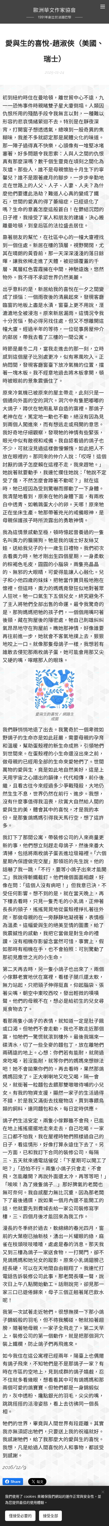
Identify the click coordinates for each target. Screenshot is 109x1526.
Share (16, 1482)
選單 (103, 6)
